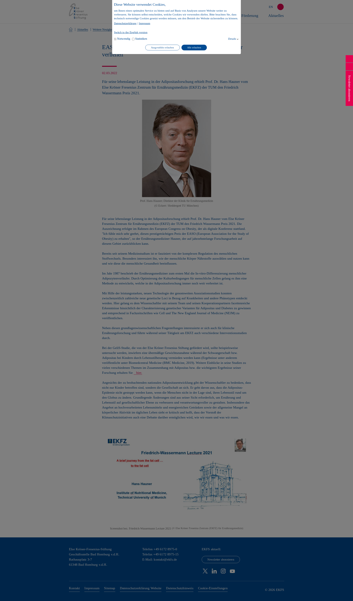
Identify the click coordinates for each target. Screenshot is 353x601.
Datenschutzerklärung (125, 23)
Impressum (144, 23)
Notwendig (123, 38)
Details (232, 38)
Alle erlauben (194, 47)
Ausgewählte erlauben (162, 47)
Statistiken (141, 38)
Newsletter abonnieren (349, 88)
